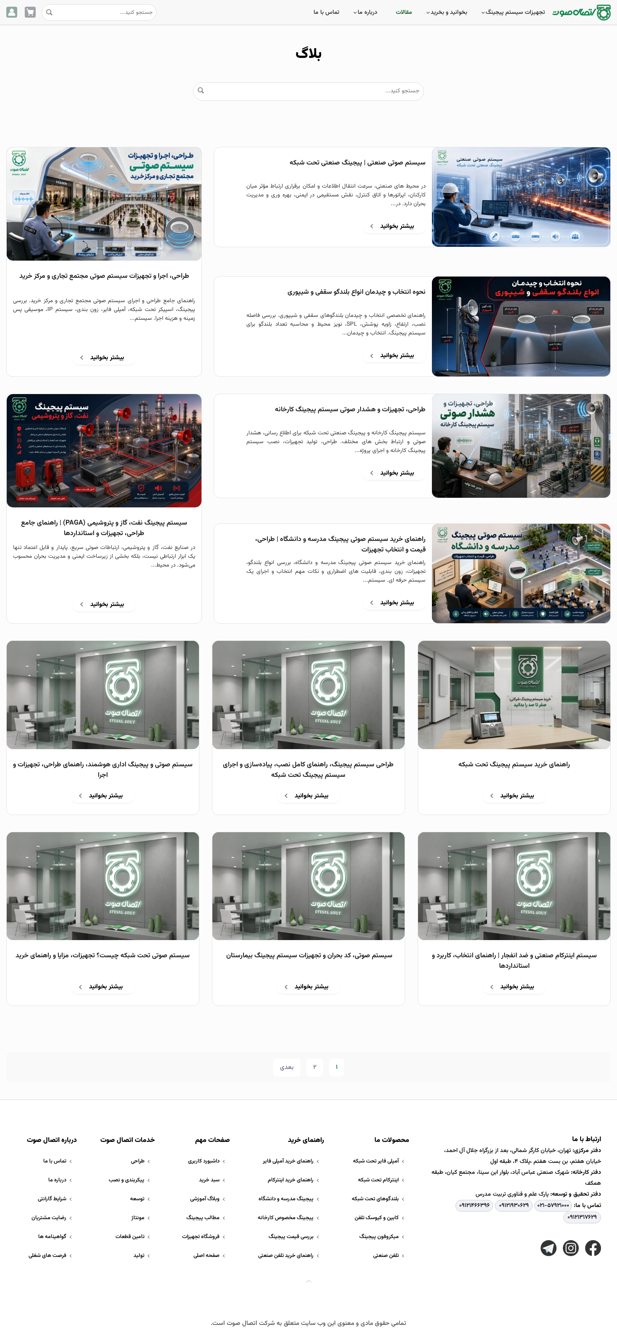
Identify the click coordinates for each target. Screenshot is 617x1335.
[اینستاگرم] (571, 1248)
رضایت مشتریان (48, 1218)
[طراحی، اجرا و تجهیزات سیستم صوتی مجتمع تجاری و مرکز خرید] (104, 204)
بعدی (287, 1067)
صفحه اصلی (206, 1255)
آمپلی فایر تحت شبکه (376, 1161)
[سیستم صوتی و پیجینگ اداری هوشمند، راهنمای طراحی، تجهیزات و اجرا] (103, 695)
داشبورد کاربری (204, 1161)
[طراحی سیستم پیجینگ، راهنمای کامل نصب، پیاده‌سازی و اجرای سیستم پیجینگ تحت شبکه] (308, 695)
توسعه (137, 1199)
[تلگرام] (549, 1248)
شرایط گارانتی (52, 1199)
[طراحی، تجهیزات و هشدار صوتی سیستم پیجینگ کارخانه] (521, 446)
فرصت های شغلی (47, 1255)
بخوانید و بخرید (449, 12)
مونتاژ (137, 1218)
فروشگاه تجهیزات (201, 1237)
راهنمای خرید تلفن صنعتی (286, 1255)
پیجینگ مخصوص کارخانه (286, 1218)
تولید (138, 1255)
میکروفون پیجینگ (379, 1237)
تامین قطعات (129, 1237)
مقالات (404, 12)
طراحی (137, 1161)
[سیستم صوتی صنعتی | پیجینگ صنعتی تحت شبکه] (521, 197)
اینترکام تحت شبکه (378, 1180)
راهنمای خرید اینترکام (291, 1180)
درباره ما (367, 12)
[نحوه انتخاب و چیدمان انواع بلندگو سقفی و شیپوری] (521, 326)
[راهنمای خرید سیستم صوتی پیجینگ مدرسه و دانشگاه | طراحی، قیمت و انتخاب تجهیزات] (521, 573)
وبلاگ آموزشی (205, 1199)
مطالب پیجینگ (203, 1218)
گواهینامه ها (52, 1237)
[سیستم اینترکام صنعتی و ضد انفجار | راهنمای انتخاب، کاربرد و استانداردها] (514, 886)
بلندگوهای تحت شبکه (375, 1199)
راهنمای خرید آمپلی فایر (288, 1161)
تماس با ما (326, 12)
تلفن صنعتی (386, 1255)
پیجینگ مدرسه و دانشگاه (286, 1199)
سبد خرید (209, 1180)
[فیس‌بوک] (593, 1248)
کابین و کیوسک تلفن (377, 1218)
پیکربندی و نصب (126, 1180)
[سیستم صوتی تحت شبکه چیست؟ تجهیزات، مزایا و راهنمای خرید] (103, 886)
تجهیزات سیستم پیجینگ (515, 12)
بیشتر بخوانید (397, 226)
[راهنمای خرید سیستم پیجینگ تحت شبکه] (514, 695)
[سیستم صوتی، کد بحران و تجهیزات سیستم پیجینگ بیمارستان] (308, 886)
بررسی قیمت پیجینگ (291, 1237)
